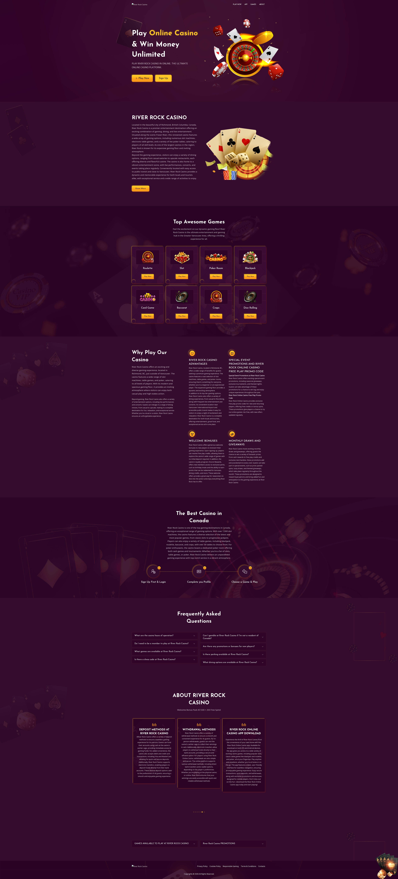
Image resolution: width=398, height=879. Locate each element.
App (246, 4)
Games (253, 4)
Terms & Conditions (248, 866)
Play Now (237, 4)
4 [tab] (200, 812)
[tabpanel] (154, 764)
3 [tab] (197, 812)
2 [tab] (195, 812)
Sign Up (163, 78)
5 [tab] (202, 812)
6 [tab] (204, 812)
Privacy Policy (202, 866)
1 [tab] (193, 812)
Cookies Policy (215, 866)
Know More (140, 189)
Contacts (261, 866)
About (262, 4)
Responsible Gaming (231, 866)
